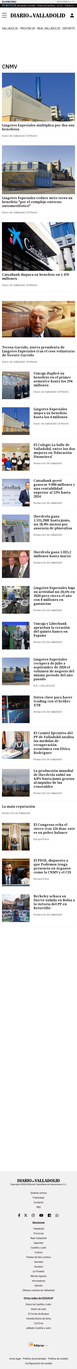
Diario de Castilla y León (38, 1304)
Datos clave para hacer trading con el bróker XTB (53, 701)
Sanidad (38, 1262)
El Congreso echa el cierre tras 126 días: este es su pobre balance (54, 828)
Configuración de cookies (38, 1363)
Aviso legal (15, 1358)
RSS (39, 1207)
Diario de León (38, 1309)
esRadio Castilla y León (38, 1328)
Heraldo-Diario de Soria (38, 1318)
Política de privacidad (34, 1358)
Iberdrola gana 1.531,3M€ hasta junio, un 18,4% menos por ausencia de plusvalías (53, 522)
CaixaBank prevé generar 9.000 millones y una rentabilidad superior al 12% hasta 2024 (54, 488)
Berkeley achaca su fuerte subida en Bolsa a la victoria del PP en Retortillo (54, 902)
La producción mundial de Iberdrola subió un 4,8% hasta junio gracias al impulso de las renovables (54, 779)
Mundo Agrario (39, 1276)
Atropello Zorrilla (26, 5)
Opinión (38, 1285)
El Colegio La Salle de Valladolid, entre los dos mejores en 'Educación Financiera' (54, 451)
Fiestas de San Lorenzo (38, 1257)
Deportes (38, 1243)
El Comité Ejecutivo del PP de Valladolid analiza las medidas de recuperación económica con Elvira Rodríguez (54, 743)
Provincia (27, 28)
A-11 (60, 5)
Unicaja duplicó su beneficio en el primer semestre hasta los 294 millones (53, 379)
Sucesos (38, 1266)
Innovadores (38, 1281)
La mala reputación (18, 806)
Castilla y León (38, 1247)
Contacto (38, 1202)
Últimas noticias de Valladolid (38, 1290)
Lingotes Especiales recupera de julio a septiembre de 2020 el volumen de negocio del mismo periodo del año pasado (54, 669)
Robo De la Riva (46, 5)
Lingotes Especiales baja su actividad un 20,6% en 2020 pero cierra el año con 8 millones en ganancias (54, 596)
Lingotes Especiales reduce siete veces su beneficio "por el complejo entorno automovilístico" (37, 202)
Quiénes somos (38, 1193)
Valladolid (10, 28)
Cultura (38, 1252)
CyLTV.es (38, 1323)
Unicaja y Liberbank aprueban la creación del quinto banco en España (52, 629)
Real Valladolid (48, 28)
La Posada (38, 1271)
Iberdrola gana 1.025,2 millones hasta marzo (52, 554)
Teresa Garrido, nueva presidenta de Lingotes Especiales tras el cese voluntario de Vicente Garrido (38, 351)
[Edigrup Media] (38, 1344)
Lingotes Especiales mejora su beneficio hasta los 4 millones (51, 413)
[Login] (72, 15)
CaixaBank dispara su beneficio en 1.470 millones (35, 276)
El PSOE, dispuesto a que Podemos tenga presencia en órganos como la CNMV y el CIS (52, 866)
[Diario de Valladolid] (37, 15)
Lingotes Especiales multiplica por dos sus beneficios (38, 127)
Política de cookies (58, 1358)
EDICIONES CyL (64, 2)
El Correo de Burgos (38, 1314)
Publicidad (38, 1197)
